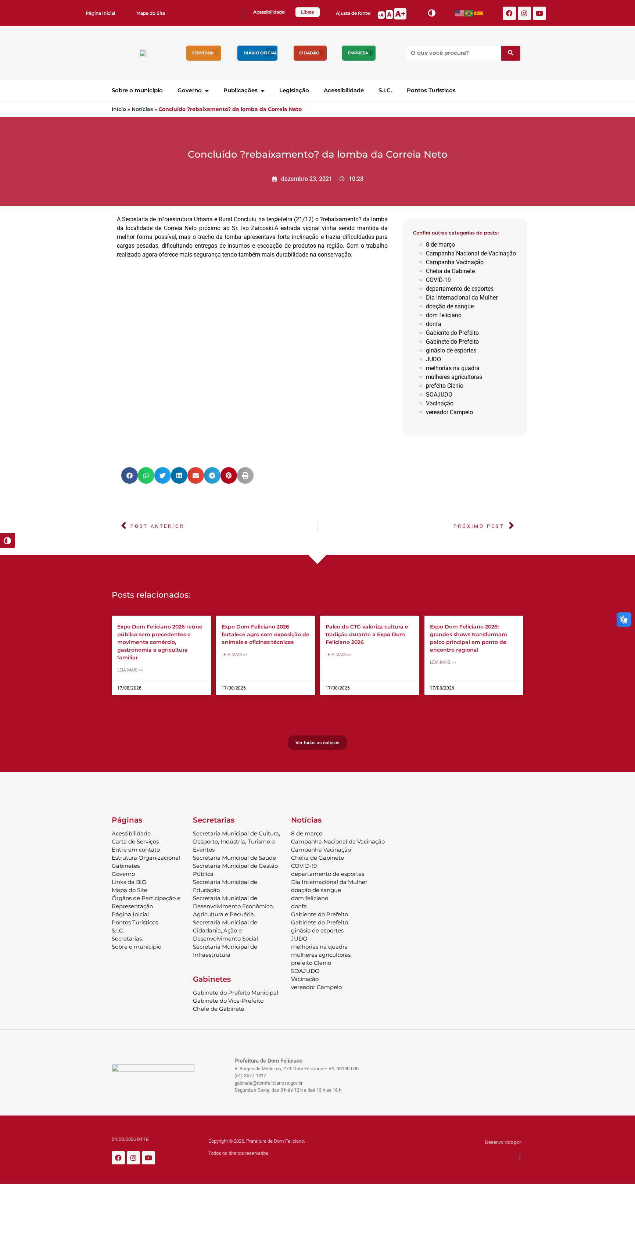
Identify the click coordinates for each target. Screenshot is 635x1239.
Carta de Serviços (135, 841)
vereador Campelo (449, 412)
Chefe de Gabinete (218, 1008)
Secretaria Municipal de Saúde (234, 857)
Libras (307, 12)
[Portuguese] (469, 13)
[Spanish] (479, 13)
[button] (129, 475)
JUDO (433, 359)
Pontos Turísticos (431, 90)
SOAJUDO (439, 394)
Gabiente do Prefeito (452, 332)
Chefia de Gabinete (450, 271)
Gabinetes (126, 865)
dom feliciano (444, 315)
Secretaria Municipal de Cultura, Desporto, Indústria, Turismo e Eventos (236, 841)
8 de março (440, 244)
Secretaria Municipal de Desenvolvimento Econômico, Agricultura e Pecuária (233, 906)
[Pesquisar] (510, 53)
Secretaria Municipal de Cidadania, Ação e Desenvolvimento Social (225, 930)
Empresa (358, 52)
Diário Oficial (260, 52)
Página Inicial (100, 13)
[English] (459, 13)
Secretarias (127, 938)
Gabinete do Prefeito (452, 341)
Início (119, 109)
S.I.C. (385, 90)
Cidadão (309, 52)
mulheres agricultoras (454, 376)
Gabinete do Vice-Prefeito (228, 1000)
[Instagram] (524, 13)
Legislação (294, 90)
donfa (433, 324)
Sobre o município (137, 90)
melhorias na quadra (453, 368)
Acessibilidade (344, 90)
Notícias (142, 109)
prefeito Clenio (444, 385)
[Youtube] (539, 13)
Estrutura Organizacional (146, 857)
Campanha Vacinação (455, 262)
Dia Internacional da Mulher (462, 297)
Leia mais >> (130, 670)
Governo (189, 90)
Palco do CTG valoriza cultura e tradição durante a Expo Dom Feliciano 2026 (367, 634)
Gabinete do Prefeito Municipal (235, 992)
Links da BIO (129, 881)
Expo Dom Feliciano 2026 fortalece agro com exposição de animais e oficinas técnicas (265, 634)
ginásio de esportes (451, 350)
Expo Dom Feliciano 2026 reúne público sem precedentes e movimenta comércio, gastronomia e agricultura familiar (159, 642)
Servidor (203, 52)
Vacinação (439, 403)
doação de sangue (450, 306)
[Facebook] (509, 13)
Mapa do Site (150, 13)
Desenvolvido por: (503, 1142)
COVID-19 (438, 279)
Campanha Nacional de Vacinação (471, 253)
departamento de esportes (460, 288)
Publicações (240, 90)
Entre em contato (136, 849)
